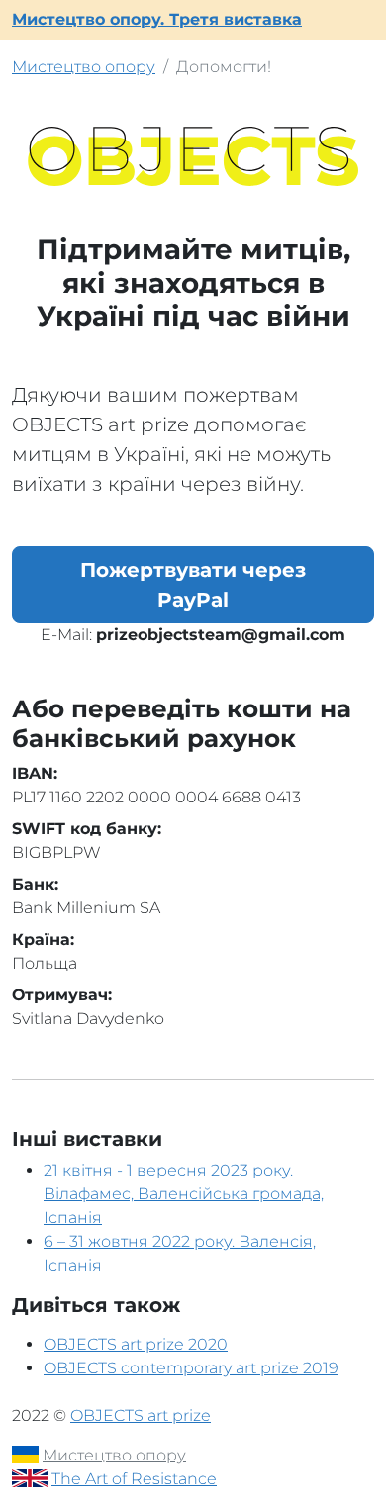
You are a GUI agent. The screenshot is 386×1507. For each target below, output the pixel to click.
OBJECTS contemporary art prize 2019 (191, 1368)
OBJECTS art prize (140, 1415)
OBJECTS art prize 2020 (136, 1344)
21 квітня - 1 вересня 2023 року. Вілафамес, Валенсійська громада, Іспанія (184, 1194)
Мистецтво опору (83, 66)
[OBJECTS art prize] (193, 154)
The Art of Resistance (134, 1478)
